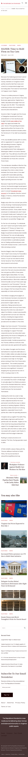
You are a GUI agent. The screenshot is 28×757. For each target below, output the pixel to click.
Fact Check (18, 733)
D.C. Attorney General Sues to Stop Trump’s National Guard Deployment (13, 658)
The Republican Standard (16, 745)
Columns (4, 45)
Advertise (10, 702)
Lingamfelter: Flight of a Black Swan (11, 639)
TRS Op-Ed (3, 55)
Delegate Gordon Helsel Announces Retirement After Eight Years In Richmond (14, 583)
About (3, 702)
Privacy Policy (20, 702)
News (19, 45)
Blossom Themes (5, 750)
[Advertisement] (14, 29)
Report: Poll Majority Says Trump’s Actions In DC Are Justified (14, 652)
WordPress (19, 750)
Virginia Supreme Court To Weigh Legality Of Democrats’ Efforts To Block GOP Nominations (13, 645)
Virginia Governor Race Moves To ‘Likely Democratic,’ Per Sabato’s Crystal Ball (11, 665)
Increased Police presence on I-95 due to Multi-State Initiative (13, 555)
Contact (4, 735)
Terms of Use (6, 706)
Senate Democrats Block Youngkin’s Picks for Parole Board (13, 618)
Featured (12, 45)
